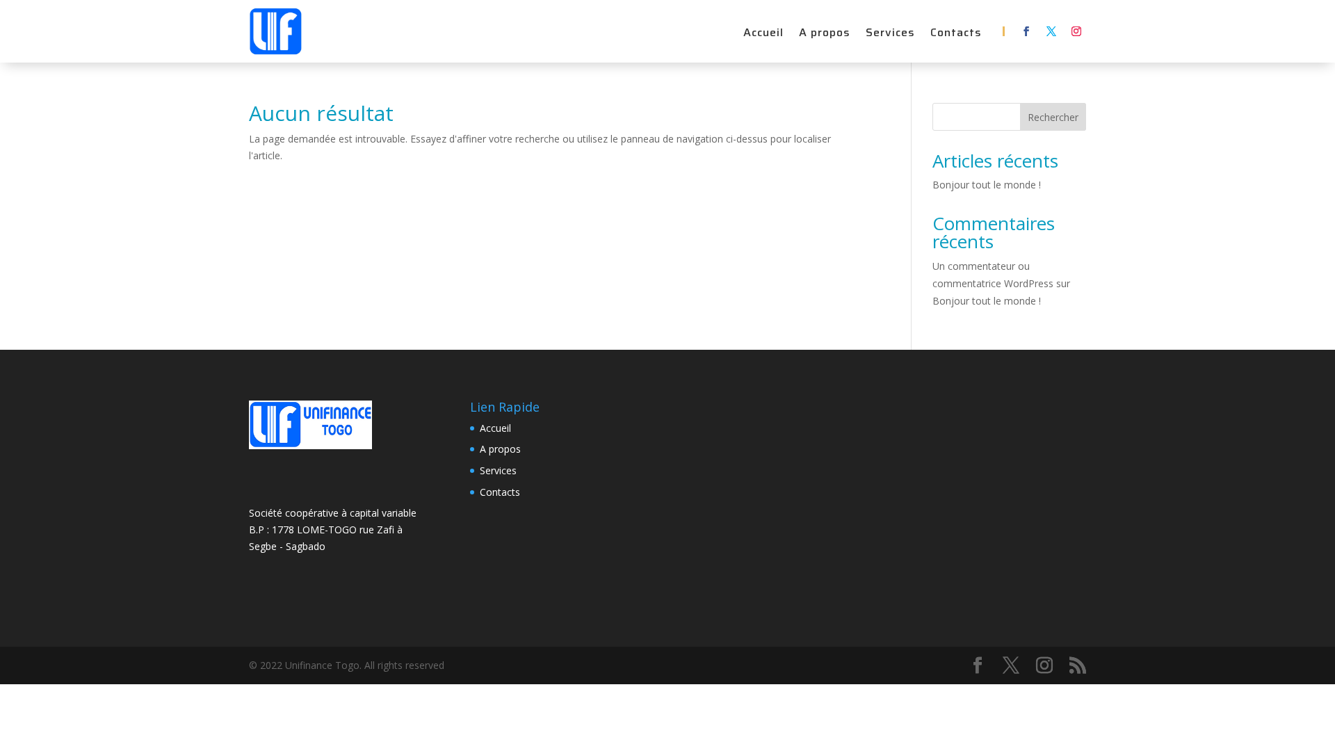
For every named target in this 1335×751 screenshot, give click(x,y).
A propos (824, 34)
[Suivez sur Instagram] (1076, 31)
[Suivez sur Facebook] (1026, 31)
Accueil (763, 34)
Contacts (956, 34)
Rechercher (1053, 117)
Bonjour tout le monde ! (986, 184)
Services (890, 34)
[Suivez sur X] (1051, 31)
